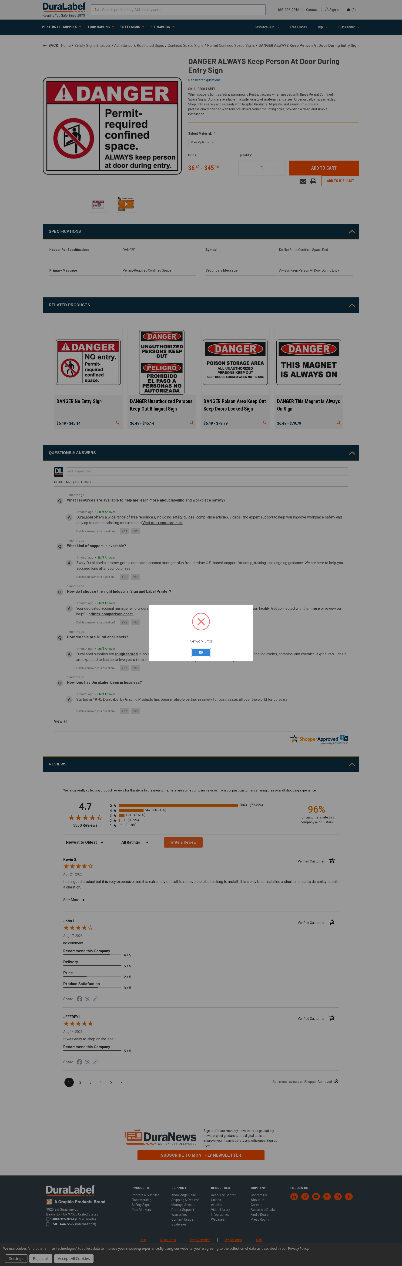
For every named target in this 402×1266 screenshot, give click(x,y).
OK (201, 652)
